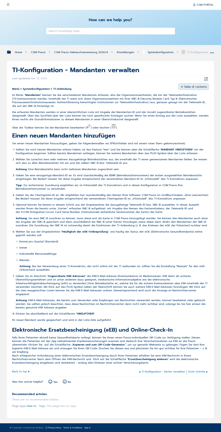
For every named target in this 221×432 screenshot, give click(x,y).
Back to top (19, 371)
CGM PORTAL (205, 5)
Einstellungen (126, 52)
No (69, 382)
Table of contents (195, 86)
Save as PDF (206, 79)
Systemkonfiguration (161, 52)
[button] (50, 31)
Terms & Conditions (72, 427)
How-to (31, 406)
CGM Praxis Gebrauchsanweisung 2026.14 (81, 52)
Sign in (87, 427)
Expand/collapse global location (212, 51)
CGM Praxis (38, 52)
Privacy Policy (54, 427)
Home (19, 52)
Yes (55, 382)
